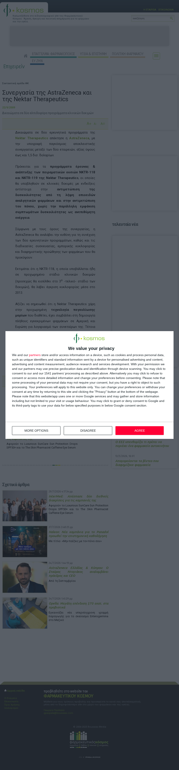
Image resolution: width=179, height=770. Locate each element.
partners (35, 354)
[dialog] (89, 385)
